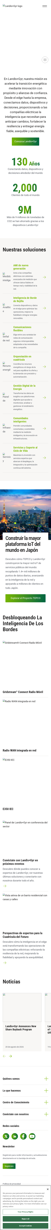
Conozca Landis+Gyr (25, 141)
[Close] (48, 1189)
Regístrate (9, 1166)
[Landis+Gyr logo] (13, 6)
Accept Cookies (25, 1226)
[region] (25, 1207)
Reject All (25, 1219)
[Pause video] (45, 60)
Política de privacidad (12, 1184)
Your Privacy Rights (25, 1212)
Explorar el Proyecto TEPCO (25, 598)
